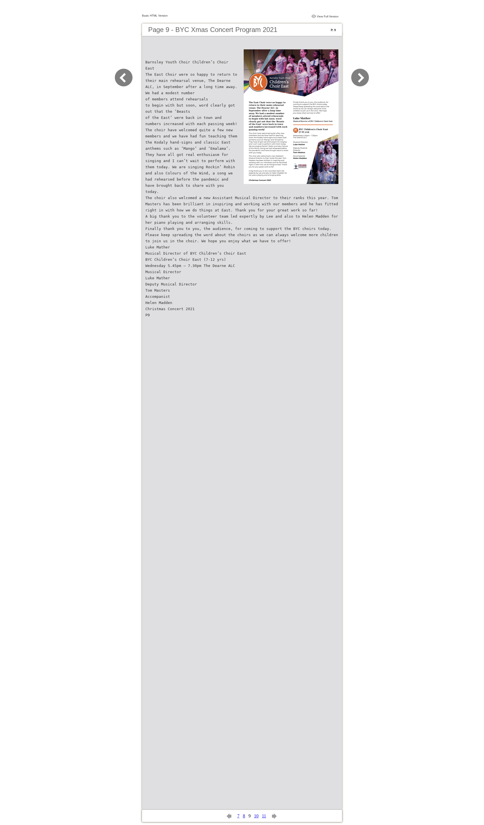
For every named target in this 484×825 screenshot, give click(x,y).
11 (264, 816)
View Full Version (328, 16)
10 (256, 816)
